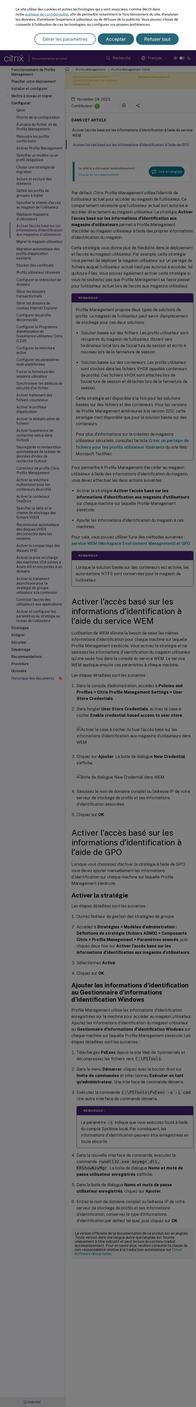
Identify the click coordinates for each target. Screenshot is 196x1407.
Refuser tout (157, 39)
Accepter (116, 39)
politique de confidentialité (46, 14)
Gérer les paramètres (65, 39)
